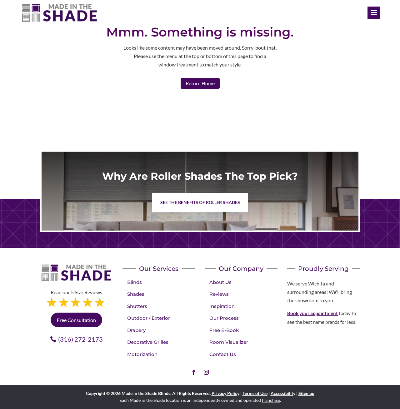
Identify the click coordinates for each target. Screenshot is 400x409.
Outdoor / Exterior (148, 318)
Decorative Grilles (147, 342)
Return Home (200, 83)
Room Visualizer (228, 342)
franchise (271, 400)
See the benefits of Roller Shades (200, 202)
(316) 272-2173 (80, 339)
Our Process (224, 318)
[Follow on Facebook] (194, 372)
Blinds (134, 282)
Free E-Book (224, 330)
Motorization (142, 354)
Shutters (137, 306)
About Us (220, 282)
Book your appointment (312, 313)
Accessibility (283, 393)
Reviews (219, 294)
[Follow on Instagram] (206, 372)
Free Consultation (76, 320)
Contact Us (222, 354)
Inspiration (222, 306)
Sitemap (306, 393)
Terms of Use (255, 393)
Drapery (136, 330)
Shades (135, 294)
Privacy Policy (225, 393)
